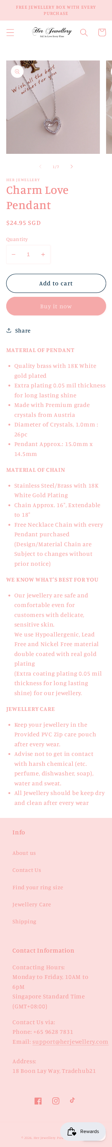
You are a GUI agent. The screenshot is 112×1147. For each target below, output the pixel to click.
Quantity (17, 239)
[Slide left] (40, 166)
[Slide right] (72, 166)
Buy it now (56, 306)
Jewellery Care (31, 904)
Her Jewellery (45, 1138)
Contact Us (26, 869)
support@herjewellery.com (70, 1041)
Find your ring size (37, 887)
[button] (10, 32)
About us (24, 852)
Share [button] (22, 330)
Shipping (24, 921)
